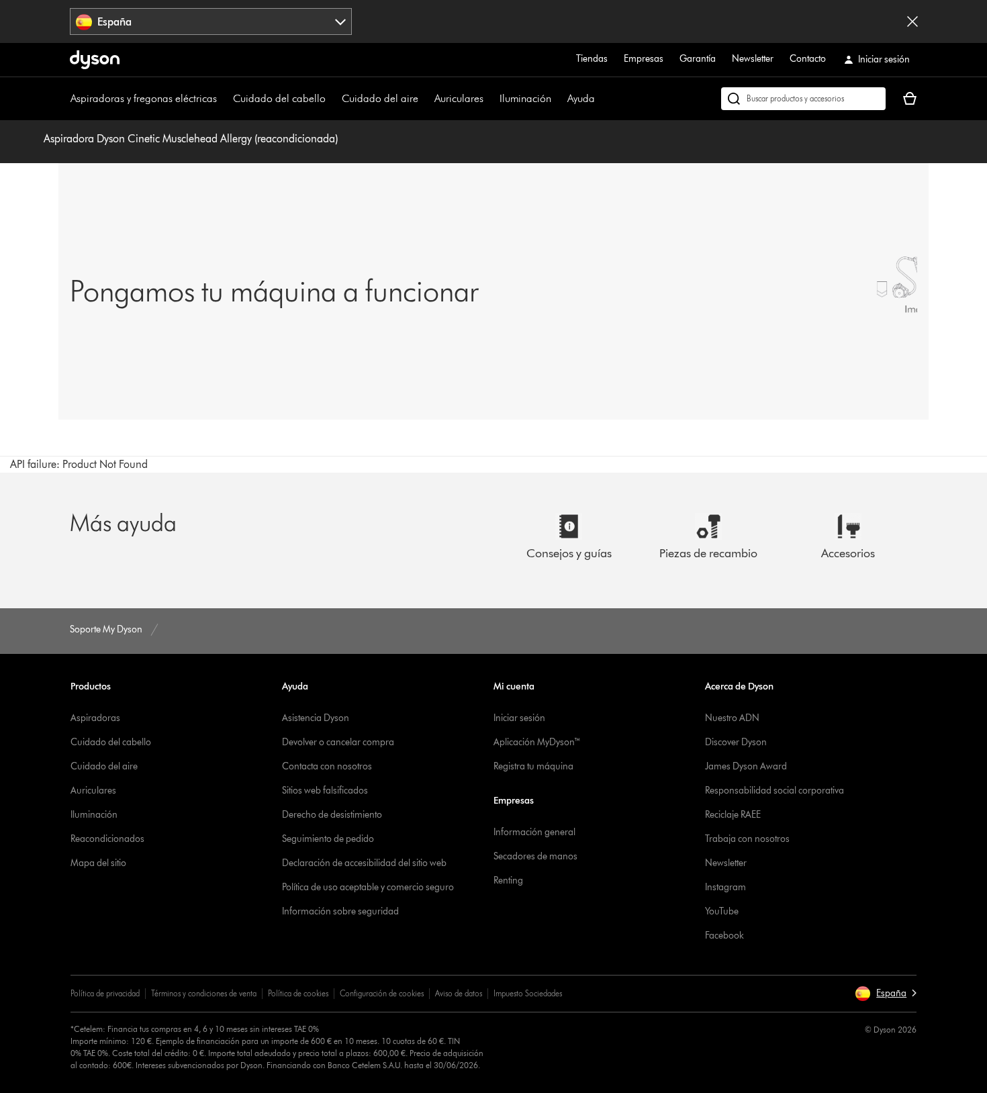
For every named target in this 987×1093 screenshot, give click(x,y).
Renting (508, 880)
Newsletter (752, 58)
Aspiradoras (95, 718)
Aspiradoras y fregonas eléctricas (143, 98)
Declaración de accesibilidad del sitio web (364, 863)
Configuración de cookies (382, 993)
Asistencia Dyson (315, 718)
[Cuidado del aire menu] (425, 98)
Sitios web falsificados (325, 790)
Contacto (808, 58)
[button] (885, 994)
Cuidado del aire (380, 98)
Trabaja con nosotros (747, 839)
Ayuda (581, 98)
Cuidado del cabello (279, 98)
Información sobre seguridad (340, 911)
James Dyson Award (746, 766)
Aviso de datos (458, 993)
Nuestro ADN (732, 718)
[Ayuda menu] (601, 98)
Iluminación (525, 98)
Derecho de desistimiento (332, 814)
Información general (534, 832)
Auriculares (458, 98)
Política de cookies (298, 993)
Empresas (643, 58)
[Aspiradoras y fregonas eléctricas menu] (223, 98)
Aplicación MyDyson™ (537, 742)
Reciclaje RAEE (733, 814)
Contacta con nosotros (327, 766)
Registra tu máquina (533, 766)
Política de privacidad (105, 993)
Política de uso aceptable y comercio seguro (368, 887)
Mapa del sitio (98, 863)
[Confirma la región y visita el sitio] (912, 21)
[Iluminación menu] (558, 98)
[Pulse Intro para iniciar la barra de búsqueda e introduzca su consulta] (803, 98)
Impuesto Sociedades (527, 993)
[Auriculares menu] (490, 98)
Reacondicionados (107, 839)
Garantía (697, 58)
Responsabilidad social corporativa (774, 790)
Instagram (725, 887)
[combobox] (211, 21)
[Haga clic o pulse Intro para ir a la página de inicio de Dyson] (95, 59)
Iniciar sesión (519, 718)
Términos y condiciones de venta (203, 993)
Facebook (724, 935)
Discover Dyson (736, 742)
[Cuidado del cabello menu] (332, 98)
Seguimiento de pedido (328, 839)
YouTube (722, 911)
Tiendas (592, 58)
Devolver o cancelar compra (338, 742)
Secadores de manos (535, 856)
